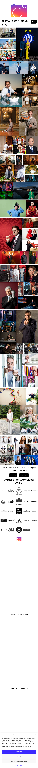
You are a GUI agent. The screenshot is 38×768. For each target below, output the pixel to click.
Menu (34, 21)
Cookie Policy (18, 765)
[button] (35, 735)
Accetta (19, 752)
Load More (24, 475)
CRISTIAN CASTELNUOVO (14, 21)
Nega (19, 756)
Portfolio (13, 475)
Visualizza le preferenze (19, 761)
